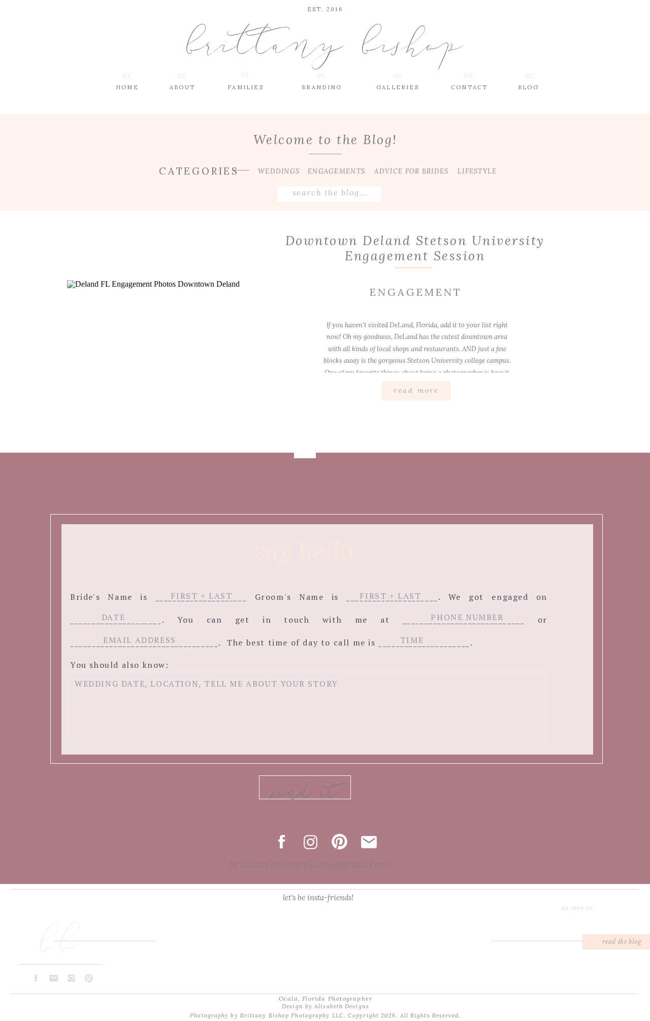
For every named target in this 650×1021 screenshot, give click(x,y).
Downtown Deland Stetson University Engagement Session (415, 248)
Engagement (416, 292)
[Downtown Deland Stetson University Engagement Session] (167, 358)
